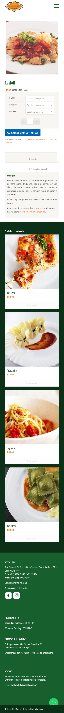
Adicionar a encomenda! (22, 132)
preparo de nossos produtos (32, 212)
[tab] (31, 157)
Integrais (31, 139)
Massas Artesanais (43, 139)
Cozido (13, 105)
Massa (12, 98)
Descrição (31, 159)
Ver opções (33, 306)
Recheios (14, 112)
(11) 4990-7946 (22, 577)
